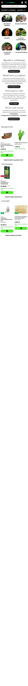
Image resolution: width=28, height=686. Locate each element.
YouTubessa (14, 115)
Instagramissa (5, 115)
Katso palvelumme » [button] (14, 86)
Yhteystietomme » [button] (14, 71)
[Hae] (25, 6)
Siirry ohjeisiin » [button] (14, 103)
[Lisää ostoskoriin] (7, 155)
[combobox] (14, 6)
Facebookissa (14, 114)
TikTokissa (23, 115)
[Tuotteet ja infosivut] (2, 2)
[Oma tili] (22, 2)
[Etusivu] (9, 2)
